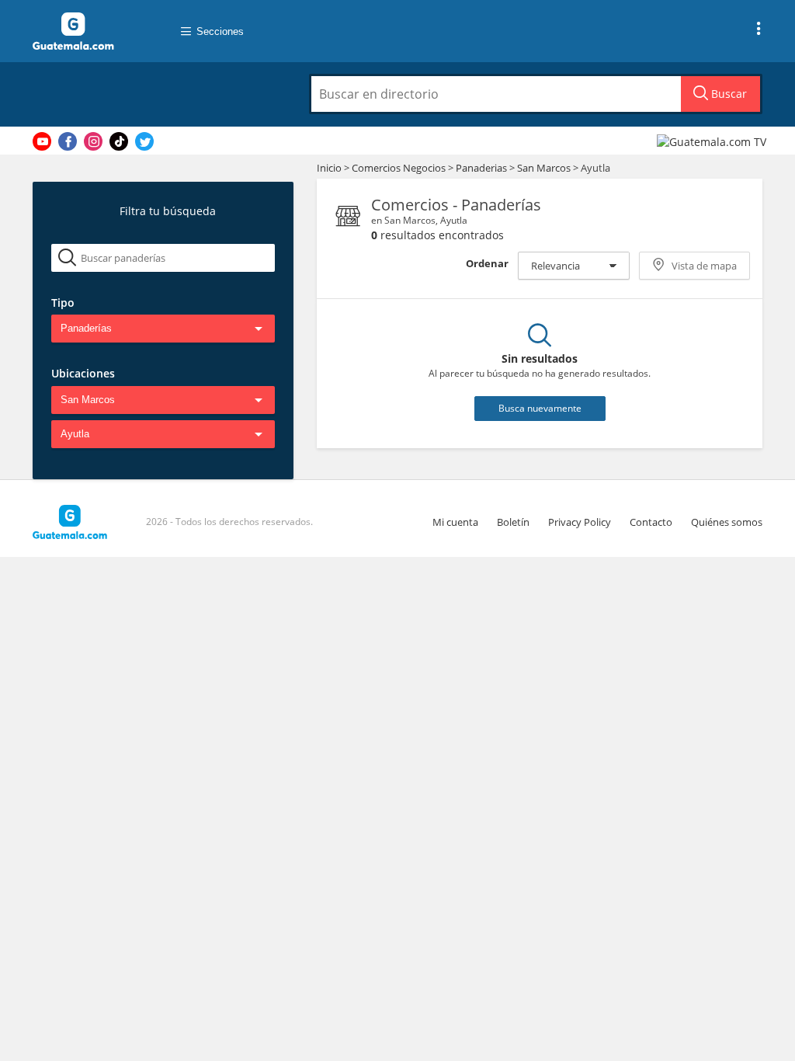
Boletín (513, 522)
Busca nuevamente (539, 408)
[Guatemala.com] (91, 31)
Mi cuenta (455, 522)
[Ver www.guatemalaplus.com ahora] (713, 141)
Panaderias (482, 168)
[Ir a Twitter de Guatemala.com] (144, 141)
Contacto (651, 522)
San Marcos (544, 168)
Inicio (329, 168)
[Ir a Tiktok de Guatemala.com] (118, 141)
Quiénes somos (726, 522)
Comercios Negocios (400, 168)
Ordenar (487, 263)
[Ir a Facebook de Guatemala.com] (67, 141)
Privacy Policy (579, 522)
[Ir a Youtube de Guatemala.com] (42, 141)
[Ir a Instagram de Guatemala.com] (93, 141)
